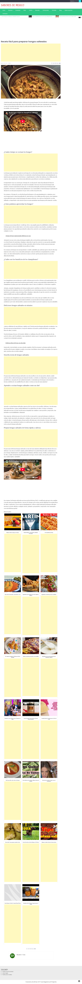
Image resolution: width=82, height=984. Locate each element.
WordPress (34, 982)
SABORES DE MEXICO (12, 5)
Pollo (24, 10)
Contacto (5, 13)
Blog (60, 10)
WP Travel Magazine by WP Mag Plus (47, 982)
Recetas (10, 10)
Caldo (30, 10)
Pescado (37, 10)
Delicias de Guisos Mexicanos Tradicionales (67, 16)
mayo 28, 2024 (4, 63)
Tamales (54, 10)
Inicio (4, 10)
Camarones (46, 10)
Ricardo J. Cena (21, 954)
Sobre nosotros (68, 10)
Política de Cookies (7, 974)
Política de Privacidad (7, 971)
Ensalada (18, 10)
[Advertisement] (41, 29)
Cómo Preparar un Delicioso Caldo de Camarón (11, 16)
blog (10, 63)
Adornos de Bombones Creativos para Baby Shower (42, 16)
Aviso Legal (5, 973)
